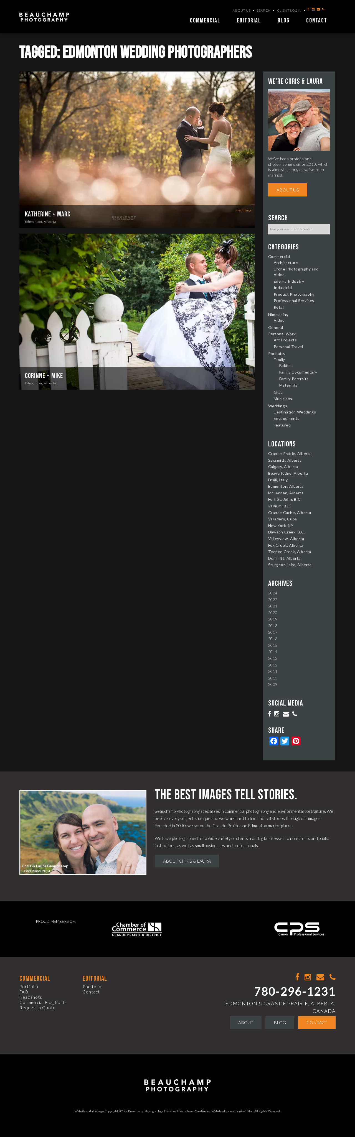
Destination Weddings (295, 412)
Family (279, 359)
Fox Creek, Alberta (285, 545)
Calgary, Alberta (283, 466)
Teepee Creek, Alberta (289, 551)
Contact (316, 20)
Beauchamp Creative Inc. (195, 1111)
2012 (273, 665)
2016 (273, 638)
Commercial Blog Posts (43, 1002)
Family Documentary (298, 372)
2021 (273, 606)
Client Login (289, 10)
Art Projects (285, 340)
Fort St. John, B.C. (285, 499)
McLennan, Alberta (286, 492)
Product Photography (294, 294)
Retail (279, 307)
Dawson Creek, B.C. (286, 532)
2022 (273, 599)
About (245, 1022)
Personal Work (282, 333)
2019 (273, 619)
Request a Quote (37, 1007)
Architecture (286, 262)
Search (264, 10)
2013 (273, 658)
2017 (273, 632)
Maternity (288, 385)
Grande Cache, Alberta (289, 512)
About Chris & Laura (187, 860)
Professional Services (294, 300)
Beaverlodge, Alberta (288, 473)
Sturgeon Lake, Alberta (290, 564)
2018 (273, 625)
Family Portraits (294, 378)
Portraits (276, 353)
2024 (273, 593)
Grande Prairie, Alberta (290, 453)
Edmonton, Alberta (40, 221)
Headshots (30, 997)
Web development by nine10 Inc (232, 1111)
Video (279, 320)
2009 (273, 684)
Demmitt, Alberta (284, 558)
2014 (273, 651)
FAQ (23, 991)
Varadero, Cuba (282, 519)
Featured (282, 425)
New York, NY (281, 525)
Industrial (283, 287)
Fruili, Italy (278, 479)
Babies (285, 365)
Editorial (249, 20)
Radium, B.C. (279, 506)
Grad (278, 392)
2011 (273, 671)
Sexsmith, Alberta (285, 460)
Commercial (205, 20)
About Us (241, 10)
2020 (273, 612)
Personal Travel (288, 346)
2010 (273, 678)
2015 (273, 645)
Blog (284, 20)
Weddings (244, 210)
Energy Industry (289, 281)
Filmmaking (278, 314)
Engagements (287, 418)
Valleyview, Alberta (286, 538)
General (275, 327)
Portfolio (28, 986)
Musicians (283, 398)
